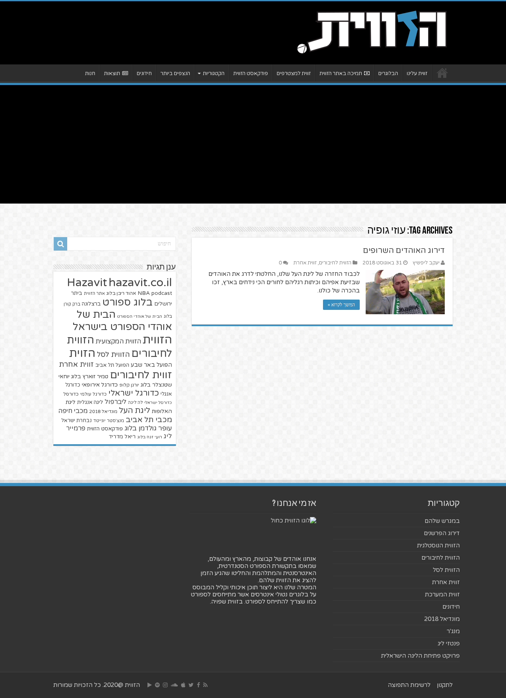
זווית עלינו (417, 73)
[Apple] (183, 685)
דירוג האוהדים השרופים (404, 250)
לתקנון (445, 685)
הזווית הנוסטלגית (438, 545)
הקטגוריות (214, 73)
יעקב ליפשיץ (426, 263)
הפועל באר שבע (151, 365)
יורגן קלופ (129, 385)
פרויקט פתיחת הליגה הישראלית (420, 655)
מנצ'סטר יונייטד (108, 420)
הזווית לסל (113, 354)
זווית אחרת (305, 263)
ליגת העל (134, 410)
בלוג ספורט (127, 302)
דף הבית (442, 72)
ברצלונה (91, 304)
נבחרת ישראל (76, 420)
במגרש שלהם (442, 520)
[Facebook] (198, 685)
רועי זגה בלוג (149, 437)
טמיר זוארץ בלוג (89, 376)
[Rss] (205, 685)
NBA (144, 293)
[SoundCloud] (174, 685)
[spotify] (157, 685)
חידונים (144, 73)
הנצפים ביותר (175, 73)
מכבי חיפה (73, 411)
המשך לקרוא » (341, 304)
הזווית (157, 340)
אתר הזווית (94, 293)
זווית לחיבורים (141, 375)
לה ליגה (135, 402)
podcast (161, 293)
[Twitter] (191, 685)
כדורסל (71, 394)
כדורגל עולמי (93, 394)
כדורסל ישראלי (158, 402)
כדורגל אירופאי (100, 384)
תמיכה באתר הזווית (340, 73)
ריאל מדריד (122, 437)
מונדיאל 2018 (103, 411)
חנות (90, 73)
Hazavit (87, 282)
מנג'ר (453, 631)
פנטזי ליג (449, 643)
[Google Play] (150, 685)
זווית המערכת (442, 594)
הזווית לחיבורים (335, 263)
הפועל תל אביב (112, 365)
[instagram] (165, 685)
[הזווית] (371, 31)
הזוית (82, 353)
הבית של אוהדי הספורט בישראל (122, 320)
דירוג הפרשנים (442, 533)
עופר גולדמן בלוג (148, 428)
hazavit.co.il (140, 282)
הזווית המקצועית (118, 341)
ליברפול (115, 402)
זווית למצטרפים (294, 73)
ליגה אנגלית (90, 402)
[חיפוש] (60, 244)
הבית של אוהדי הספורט (139, 316)
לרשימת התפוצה (409, 685)
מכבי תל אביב (149, 419)
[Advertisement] (253, 144)
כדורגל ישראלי (133, 393)
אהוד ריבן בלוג (121, 293)
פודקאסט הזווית (250, 73)
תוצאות (112, 73)
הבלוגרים (388, 73)
